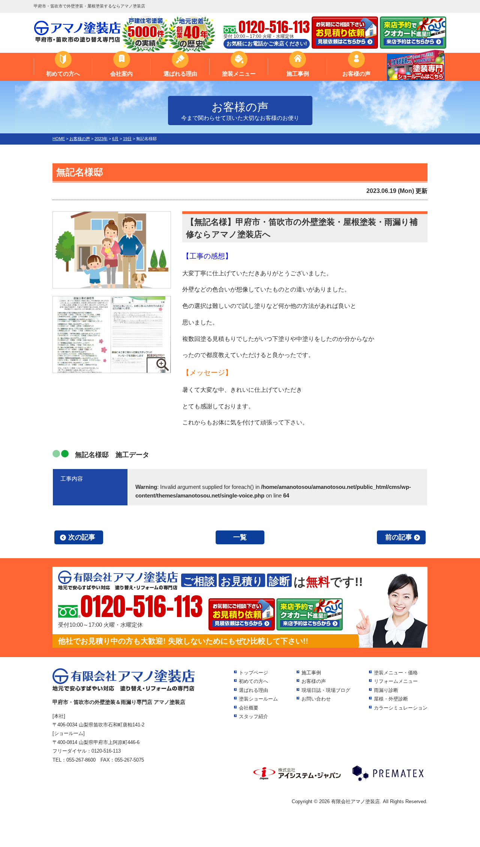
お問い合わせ (316, 699)
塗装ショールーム (258, 699)
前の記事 (398, 537)
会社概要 (248, 708)
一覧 (240, 537)
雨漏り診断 (386, 690)
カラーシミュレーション (401, 708)
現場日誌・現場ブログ (326, 690)
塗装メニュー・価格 (396, 672)
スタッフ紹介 (253, 716)
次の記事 (81, 537)
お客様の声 (356, 73)
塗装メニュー (239, 73)
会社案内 (121, 73)
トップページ (253, 672)
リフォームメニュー (396, 681)
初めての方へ (63, 73)
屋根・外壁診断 (391, 699)
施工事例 (297, 73)
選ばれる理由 (180, 73)
